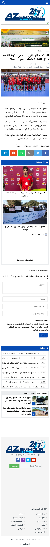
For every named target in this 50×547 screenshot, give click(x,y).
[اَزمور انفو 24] (25, 13)
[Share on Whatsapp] (22, 153)
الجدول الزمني (40, 528)
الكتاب (21, 514)
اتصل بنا (42, 517)
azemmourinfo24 (42, 63)
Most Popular (29, 393)
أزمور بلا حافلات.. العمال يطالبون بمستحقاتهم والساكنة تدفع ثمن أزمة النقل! (18, 400)
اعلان (43, 525)
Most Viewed (42, 393)
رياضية (40, 51)
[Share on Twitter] (38, 153)
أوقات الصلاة (40, 514)
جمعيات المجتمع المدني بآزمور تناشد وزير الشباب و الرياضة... (25, 228)
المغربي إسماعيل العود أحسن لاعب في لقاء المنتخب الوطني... (25, 194)
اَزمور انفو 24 (35, 539)
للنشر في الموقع (17, 525)
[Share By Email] (30, 153)
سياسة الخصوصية (16, 521)
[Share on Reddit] (13, 153)
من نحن (20, 528)
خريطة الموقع (18, 517)
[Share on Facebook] (45, 153)
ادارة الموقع (41, 521)
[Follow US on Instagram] (23, 460)
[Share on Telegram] (5, 153)
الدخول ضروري (40, 532)
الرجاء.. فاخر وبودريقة (25, 260)
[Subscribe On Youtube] (33, 460)
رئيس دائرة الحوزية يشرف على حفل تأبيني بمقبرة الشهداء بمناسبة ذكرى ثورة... (17, 411)
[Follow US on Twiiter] (28, 460)
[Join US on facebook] (18, 460)
